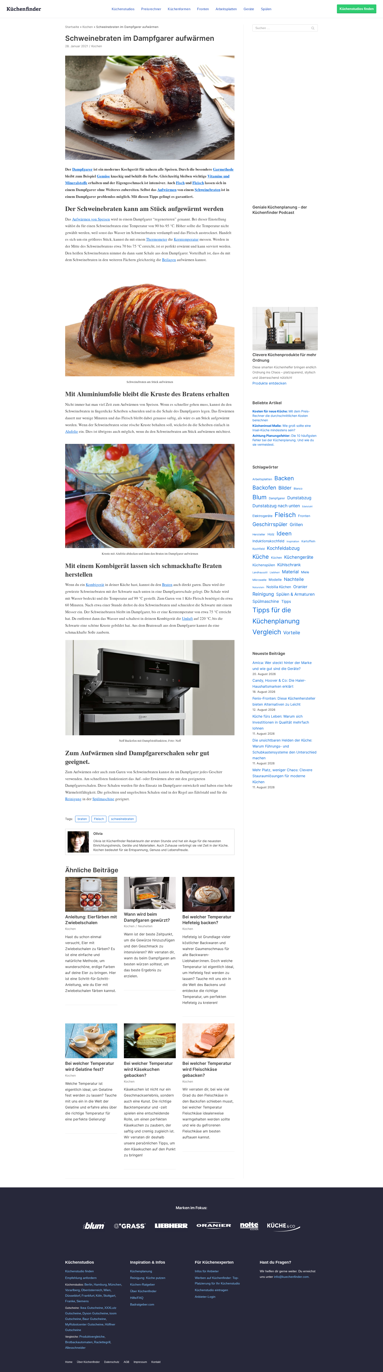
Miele (305, 572)
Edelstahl (307, 506)
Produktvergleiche (92, 1336)
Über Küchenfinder (143, 1291)
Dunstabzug (299, 497)
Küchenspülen (263, 565)
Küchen (276, 557)
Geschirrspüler (269, 524)
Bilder (284, 488)
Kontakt (155, 1362)
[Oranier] (214, 1230)
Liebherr (275, 572)
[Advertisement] (285, 118)
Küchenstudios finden (357, 9)
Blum (259, 497)
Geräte (249, 9)
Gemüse (103, 176)
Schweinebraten (207, 189)
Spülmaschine (103, 798)
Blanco (298, 488)
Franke (70, 1301)
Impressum (140, 1362)
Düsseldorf (72, 1295)
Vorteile (291, 632)
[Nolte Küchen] (249, 1230)
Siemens (82, 1301)
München (114, 1284)
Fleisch (198, 182)
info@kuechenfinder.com (291, 1276)
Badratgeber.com (142, 1304)
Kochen (87, 27)
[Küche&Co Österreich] (283, 1230)
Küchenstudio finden (79, 1271)
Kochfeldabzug (283, 548)
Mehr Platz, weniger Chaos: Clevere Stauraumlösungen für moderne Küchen (282, 776)
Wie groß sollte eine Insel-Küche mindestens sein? (281, 428)
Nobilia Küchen (278, 587)
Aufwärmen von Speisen (91, 219)
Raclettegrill (102, 1342)
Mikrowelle (259, 580)
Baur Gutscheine (94, 1319)
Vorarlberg (72, 1290)
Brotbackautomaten (79, 1342)
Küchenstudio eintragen (211, 1290)
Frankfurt (88, 1295)
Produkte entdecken (269, 383)
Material (290, 571)
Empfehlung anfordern (81, 1278)
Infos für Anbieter (207, 1271)
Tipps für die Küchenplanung (276, 615)
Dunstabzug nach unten (276, 505)
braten (82, 819)
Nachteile (294, 579)
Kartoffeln (308, 541)
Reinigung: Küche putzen (147, 1278)
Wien (107, 1290)
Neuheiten (145, 926)
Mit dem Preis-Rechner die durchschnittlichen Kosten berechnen (281, 415)
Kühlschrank (289, 564)
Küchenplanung (141, 1271)
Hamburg (100, 1284)
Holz (271, 534)
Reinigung (73, 798)
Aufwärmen (166, 189)
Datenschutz (111, 1362)
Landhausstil (260, 572)
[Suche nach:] (285, 27)
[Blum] (94, 1230)
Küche (260, 556)
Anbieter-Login (205, 1296)
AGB (126, 1362)
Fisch (180, 182)
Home (68, 1362)
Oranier (300, 586)
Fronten (203, 9)
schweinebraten (122, 819)
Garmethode (223, 169)
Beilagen (169, 259)
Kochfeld (258, 548)
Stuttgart (109, 1295)
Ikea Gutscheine (91, 1308)
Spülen (266, 9)
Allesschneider (75, 1347)
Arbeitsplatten (226, 9)
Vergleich (266, 632)
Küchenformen (179, 9)
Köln (99, 1295)
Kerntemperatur (186, 239)
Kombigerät (95, 584)
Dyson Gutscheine (95, 1313)
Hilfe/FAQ (136, 1298)
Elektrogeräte (262, 516)
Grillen (296, 524)
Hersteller (258, 534)
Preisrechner (151, 9)
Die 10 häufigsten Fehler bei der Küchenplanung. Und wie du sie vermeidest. (284, 440)
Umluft (187, 618)
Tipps (286, 601)
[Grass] (130, 1230)
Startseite (72, 27)
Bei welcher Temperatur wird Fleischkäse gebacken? (206, 1069)
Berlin (88, 1284)
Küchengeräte (298, 557)
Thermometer (156, 239)
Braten (167, 584)
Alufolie (71, 431)
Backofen (264, 487)
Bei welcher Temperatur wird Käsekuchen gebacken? (148, 1069)
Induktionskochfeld (268, 541)
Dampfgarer (82, 169)
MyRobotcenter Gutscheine (84, 1324)
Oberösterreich (91, 1290)
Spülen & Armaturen (295, 594)
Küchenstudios (123, 9)
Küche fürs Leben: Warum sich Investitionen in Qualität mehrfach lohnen (280, 722)
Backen (284, 478)
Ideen (284, 533)
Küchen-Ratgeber (142, 1284)
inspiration (293, 541)
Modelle (275, 580)
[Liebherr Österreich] (171, 1230)
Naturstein (258, 587)
